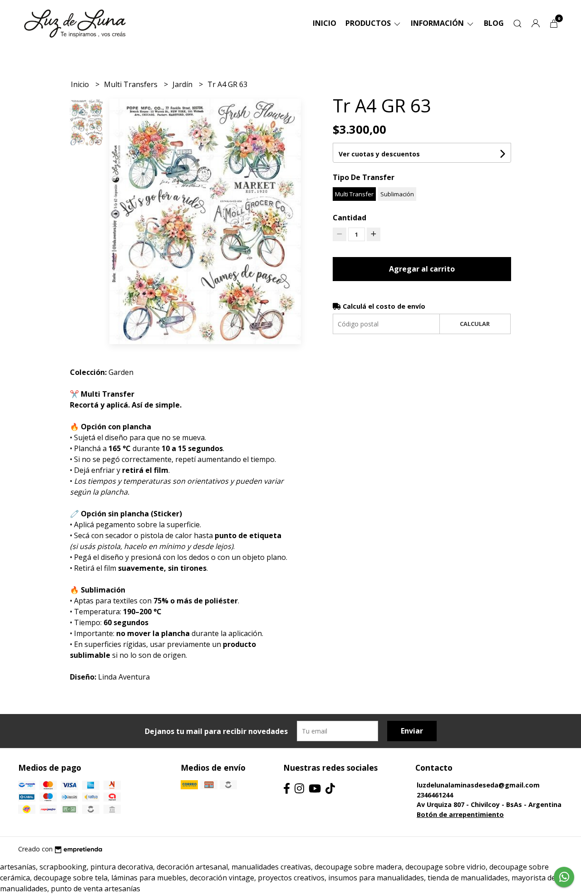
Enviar (412, 731)
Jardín (183, 84)
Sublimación (397, 194)
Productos (369, 23)
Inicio (324, 23)
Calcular (475, 324)
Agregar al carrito (422, 269)
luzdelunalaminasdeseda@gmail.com (478, 785)
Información (438, 23)
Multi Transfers (131, 84)
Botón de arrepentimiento (460, 814)
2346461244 (435, 795)
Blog (494, 23)
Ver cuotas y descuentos (379, 154)
